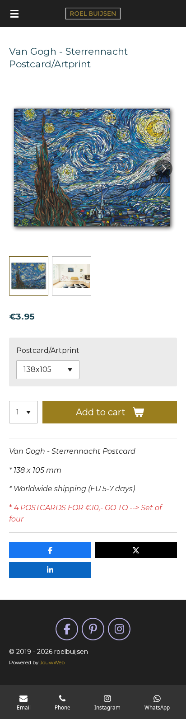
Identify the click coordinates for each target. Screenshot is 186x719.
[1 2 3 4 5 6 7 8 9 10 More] (23, 412)
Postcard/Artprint (47, 350)
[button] (28, 276)
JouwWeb (52, 662)
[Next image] (163, 169)
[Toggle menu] (14, 14)
